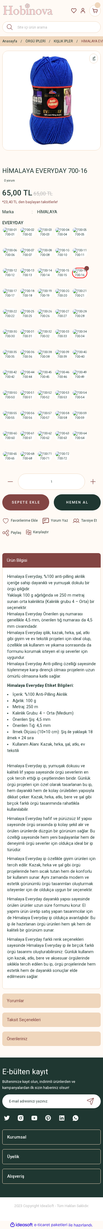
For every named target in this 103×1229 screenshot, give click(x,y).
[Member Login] (83, 10)
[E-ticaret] (51, 1225)
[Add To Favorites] (20, 520)
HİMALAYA (47, 212)
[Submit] (90, 1101)
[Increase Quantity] (93, 482)
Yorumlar (15, 1000)
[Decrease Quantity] (10, 482)
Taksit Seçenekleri (24, 1019)
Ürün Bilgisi (17, 560)
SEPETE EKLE (26, 502)
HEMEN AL (77, 502)
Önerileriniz (17, 1038)
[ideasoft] (21, 1225)
